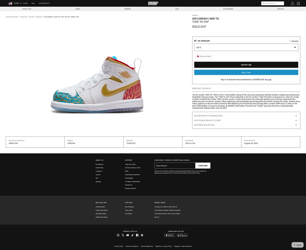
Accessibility (129, 178)
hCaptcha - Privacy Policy (163, 246)
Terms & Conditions (132, 246)
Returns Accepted (204, 124)
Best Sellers (101, 203)
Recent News (159, 203)
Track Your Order (130, 164)
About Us (99, 160)
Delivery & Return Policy (133, 168)
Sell (33, 3)
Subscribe (203, 165)
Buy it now (246, 73)
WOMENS (127, 9)
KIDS (177, 9)
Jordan (39, 17)
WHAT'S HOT (26, 9)
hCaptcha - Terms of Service (183, 246)
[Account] (293, 3)
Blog (25, 3)
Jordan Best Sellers (102, 210)
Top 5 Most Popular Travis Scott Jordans (167, 213)
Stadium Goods (12, 17)
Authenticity (44, 3)
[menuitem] (26, 3)
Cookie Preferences (147, 246)
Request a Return (130, 188)
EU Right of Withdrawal (132, 181)
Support (128, 160)
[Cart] (298, 3)
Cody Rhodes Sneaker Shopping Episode (167, 210)
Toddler (23, 17)
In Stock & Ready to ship (207, 120)
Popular (128, 203)
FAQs (126, 171)
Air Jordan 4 (128, 213)
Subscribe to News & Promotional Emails (172, 160)
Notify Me (246, 64)
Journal (98, 174)
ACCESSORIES (228, 9)
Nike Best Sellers (101, 213)
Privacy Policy (118, 246)
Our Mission (99, 164)
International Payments (132, 174)
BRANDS (281, 9)
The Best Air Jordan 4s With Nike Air (165, 207)
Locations (99, 171)
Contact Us (128, 185)
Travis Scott (128, 210)
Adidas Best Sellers (102, 217)
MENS (78, 9)
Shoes (31, 17)
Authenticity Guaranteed (208, 115)
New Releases (129, 207)
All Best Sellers (100, 207)
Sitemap (98, 181)
